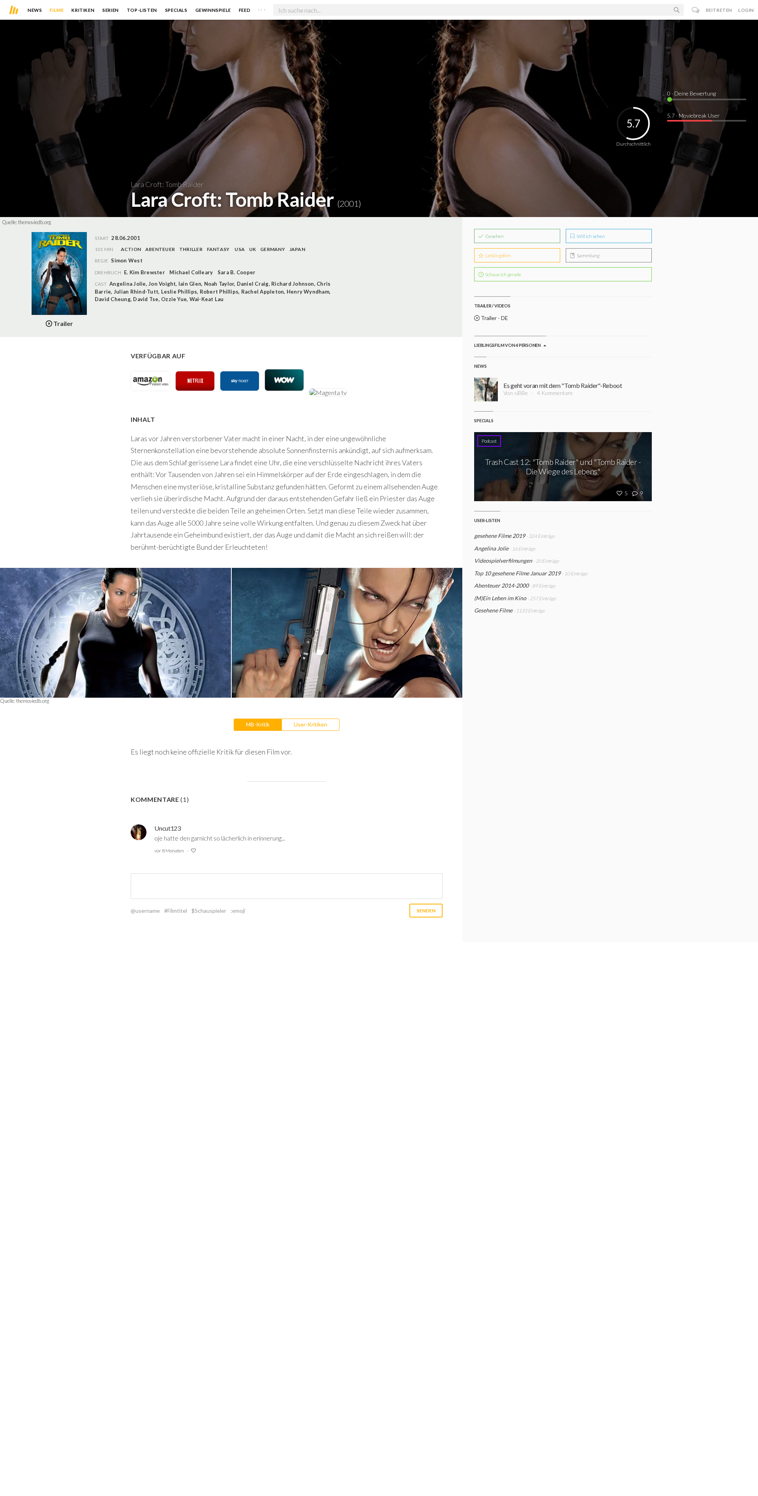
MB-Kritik (258, 724)
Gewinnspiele (213, 10)
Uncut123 (167, 828)
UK (252, 249)
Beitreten (719, 10)
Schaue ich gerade (502, 274)
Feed (244, 10)
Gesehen (494, 236)
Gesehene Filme (493, 610)
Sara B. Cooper (236, 272)
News (35, 10)
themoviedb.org (34, 222)
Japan (297, 249)
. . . (261, 8)
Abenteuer (160, 249)
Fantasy (218, 249)
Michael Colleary (191, 272)
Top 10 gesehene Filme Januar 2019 (517, 573)
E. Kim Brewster (144, 272)
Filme (57, 10)
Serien (110, 10)
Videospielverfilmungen (503, 560)
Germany (272, 249)
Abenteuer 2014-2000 (501, 585)
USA (240, 249)
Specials (176, 10)
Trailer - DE (494, 318)
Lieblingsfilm (497, 255)
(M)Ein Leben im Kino (500, 598)
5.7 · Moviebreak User (693, 115)
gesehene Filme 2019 (499, 535)
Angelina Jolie (491, 548)
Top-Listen (142, 10)
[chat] (696, 10)
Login (746, 10)
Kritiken (82, 10)
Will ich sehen (590, 236)
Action (131, 249)
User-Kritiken (310, 724)
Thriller (191, 249)
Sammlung (587, 255)
